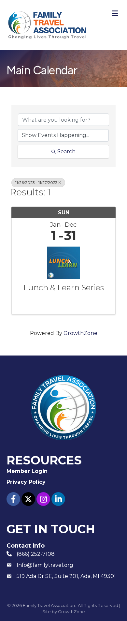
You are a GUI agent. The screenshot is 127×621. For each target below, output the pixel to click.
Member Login (27, 471)
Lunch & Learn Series (63, 287)
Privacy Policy (26, 482)
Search (66, 151)
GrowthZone (80, 333)
